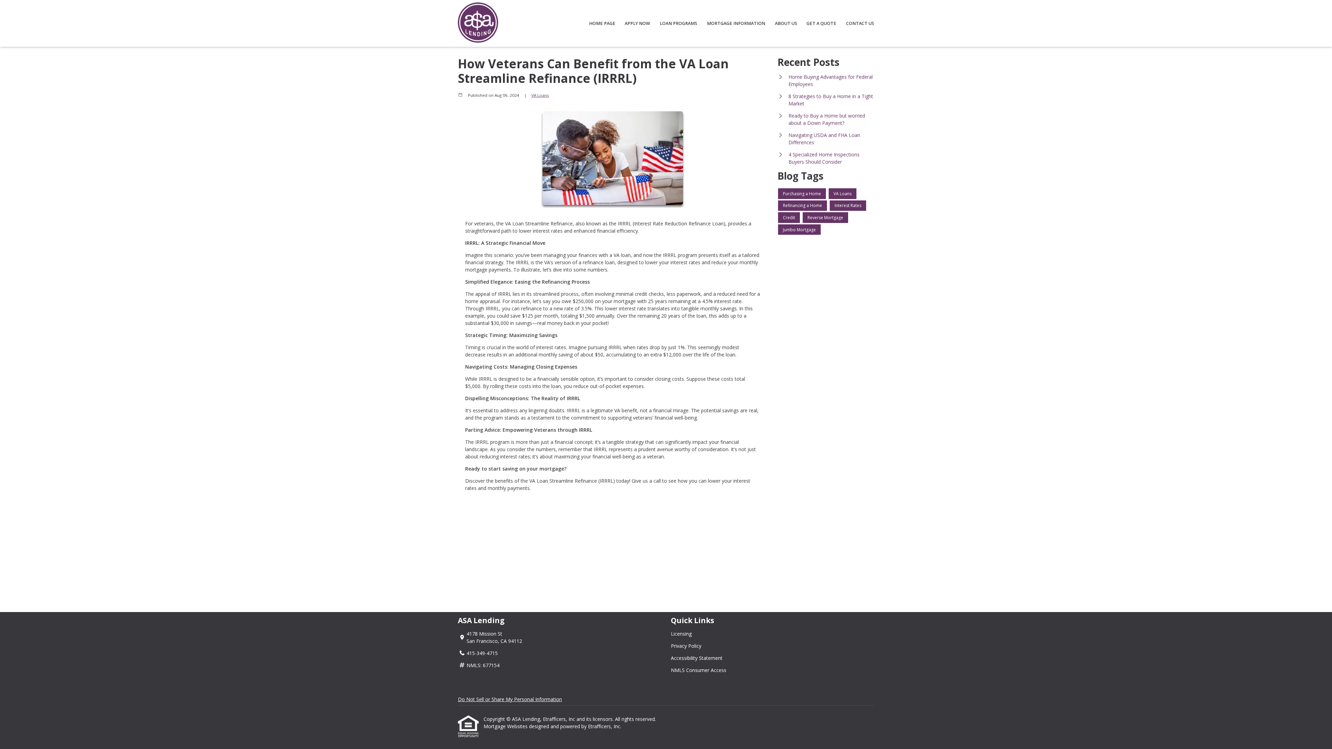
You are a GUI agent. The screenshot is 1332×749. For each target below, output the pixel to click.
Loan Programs (678, 23)
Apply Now (637, 23)
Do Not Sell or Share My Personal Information (510, 699)
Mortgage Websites (506, 726)
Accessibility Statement (697, 658)
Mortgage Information (736, 23)
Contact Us (860, 23)
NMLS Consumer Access (698, 670)
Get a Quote (821, 23)
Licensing (681, 633)
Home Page (602, 23)
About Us (786, 23)
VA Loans (540, 95)
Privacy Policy (686, 646)
